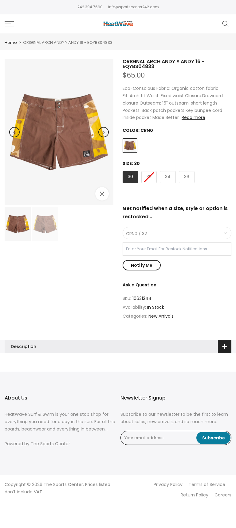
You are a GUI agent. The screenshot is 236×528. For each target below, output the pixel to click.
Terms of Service (207, 485)
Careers (222, 495)
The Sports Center (50, 444)
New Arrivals (161, 316)
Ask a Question (139, 285)
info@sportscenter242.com (133, 7)
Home (11, 42)
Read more (193, 117)
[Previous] (14, 132)
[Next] (103, 132)
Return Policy (194, 495)
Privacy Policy (168, 485)
